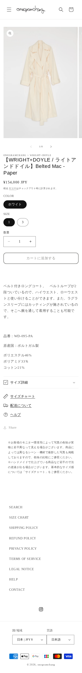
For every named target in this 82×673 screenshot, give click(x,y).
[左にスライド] (31, 147)
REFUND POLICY (22, 538)
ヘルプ (15, 414)
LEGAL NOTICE (21, 569)
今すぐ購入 (41, 271)
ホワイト (15, 204)
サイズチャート (22, 396)
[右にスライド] (51, 147)
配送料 (12, 188)
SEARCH (16, 507)
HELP (13, 579)
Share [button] (13, 427)
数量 (6, 232)
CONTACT (17, 589)
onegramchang (46, 664)
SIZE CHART (19, 517)
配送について (21, 405)
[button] (9, 10)
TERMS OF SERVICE (25, 559)
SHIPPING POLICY (23, 528)
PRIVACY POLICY (23, 548)
